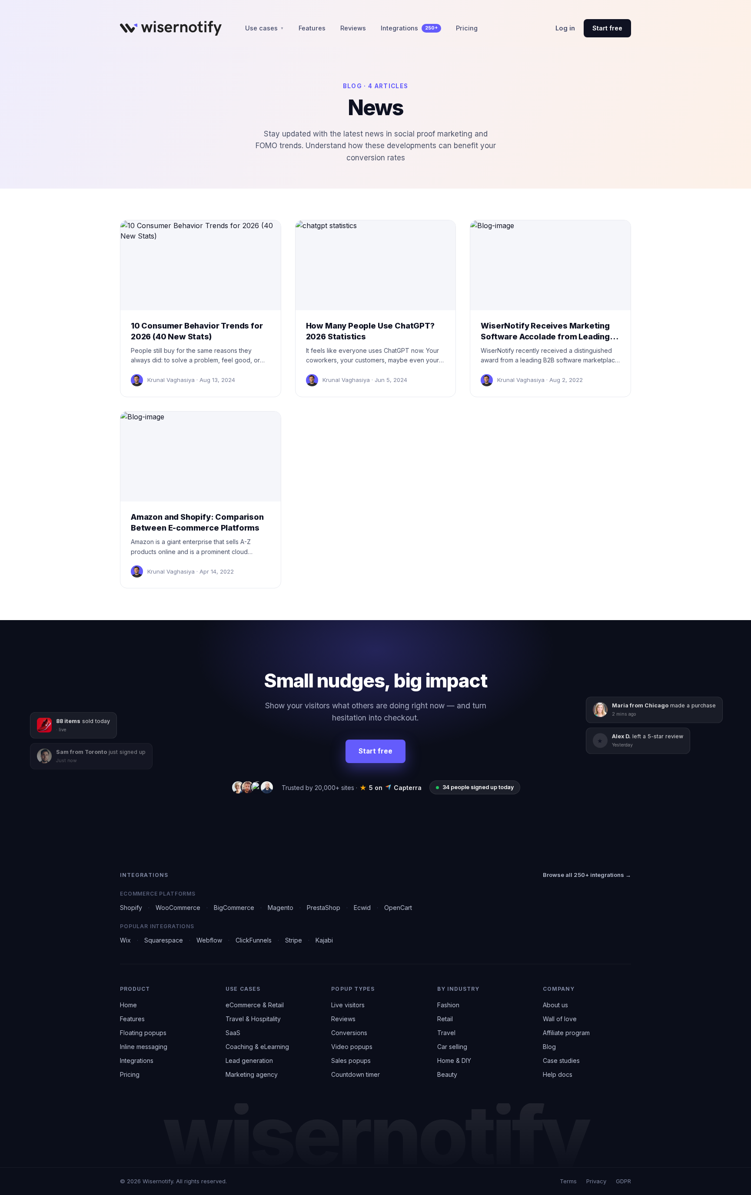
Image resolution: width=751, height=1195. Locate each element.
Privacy (596, 1181)
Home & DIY (454, 1060)
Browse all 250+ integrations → (587, 874)
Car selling (452, 1046)
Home (128, 1005)
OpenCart (398, 907)
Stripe (293, 940)
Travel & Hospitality (253, 1018)
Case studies (561, 1060)
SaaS (233, 1032)
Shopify (131, 907)
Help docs (557, 1074)
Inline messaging (143, 1046)
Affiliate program (566, 1032)
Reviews (353, 28)
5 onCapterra (391, 787)
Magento (280, 907)
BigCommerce (234, 907)
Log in (565, 28)
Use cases (264, 28)
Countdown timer (355, 1074)
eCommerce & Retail (255, 1005)
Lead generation (249, 1060)
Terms (568, 1181)
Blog (549, 1046)
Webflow (209, 940)
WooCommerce (178, 907)
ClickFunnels (254, 940)
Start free (607, 28)
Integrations (409, 28)
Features (312, 28)
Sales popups (351, 1060)
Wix (125, 940)
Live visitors (348, 1005)
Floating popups (143, 1032)
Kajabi (324, 940)
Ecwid (362, 907)
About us (555, 1005)
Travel (446, 1032)
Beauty (447, 1074)
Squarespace (163, 940)
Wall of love (560, 1018)
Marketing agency (252, 1074)
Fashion (448, 1005)
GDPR (623, 1181)
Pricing (467, 28)
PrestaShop (323, 907)
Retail (445, 1018)
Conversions (349, 1032)
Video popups (351, 1046)
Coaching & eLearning (257, 1046)
